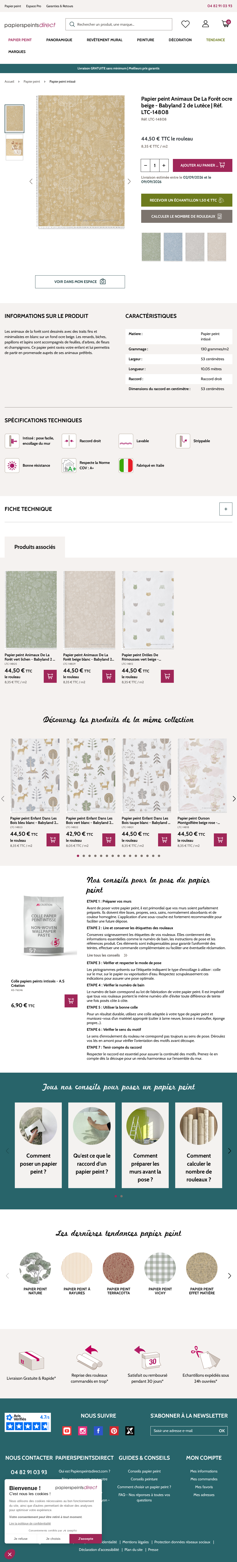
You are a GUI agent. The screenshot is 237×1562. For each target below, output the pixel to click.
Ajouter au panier (198, 165)
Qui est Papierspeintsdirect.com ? (84, 1471)
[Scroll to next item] (231, 798)
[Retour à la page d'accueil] (30, 25)
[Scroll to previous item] (5, 798)
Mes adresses (204, 1495)
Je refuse (21, 1538)
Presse (153, 1549)
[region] (69, 195)
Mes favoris (204, 1487)
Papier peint (13, 6)
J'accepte (85, 1538)
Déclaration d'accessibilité (99, 1549)
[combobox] (118, 24)
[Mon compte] (205, 25)
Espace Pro (33, 6)
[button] (9, 1554)
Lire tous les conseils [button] (104, 955)
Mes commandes (204, 1479)
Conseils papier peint (144, 1471)
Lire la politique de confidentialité (30, 1523)
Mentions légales (135, 1542)
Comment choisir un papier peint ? (144, 1487)
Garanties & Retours (59, 6)
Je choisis (53, 1538)
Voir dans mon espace (76, 281)
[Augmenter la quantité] (164, 165)
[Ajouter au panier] (50, 676)
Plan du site (134, 1549)
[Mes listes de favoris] (185, 25)
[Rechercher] (71, 24)
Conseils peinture (144, 1479)
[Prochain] (129, 181)
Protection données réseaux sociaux (182, 1542)
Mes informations (204, 1471)
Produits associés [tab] (34, 546)
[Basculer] (225, 509)
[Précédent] (31, 181)
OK (222, 1430)
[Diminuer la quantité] (145, 165)
